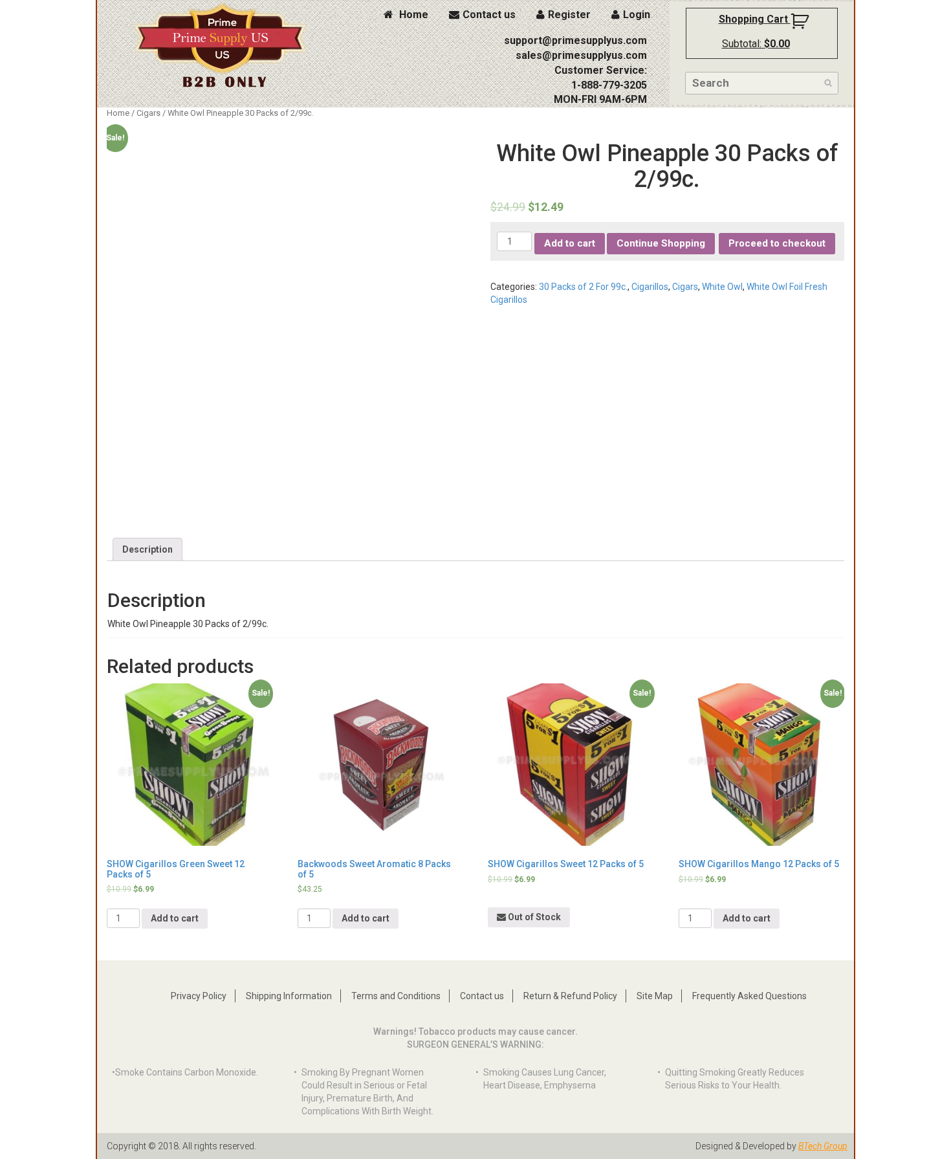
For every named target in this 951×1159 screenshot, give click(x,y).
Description (147, 549)
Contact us (489, 14)
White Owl (722, 286)
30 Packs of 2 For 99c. (583, 286)
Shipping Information (289, 996)
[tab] (147, 549)
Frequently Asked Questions (749, 996)
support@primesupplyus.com (575, 40)
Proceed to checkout (776, 243)
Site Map (655, 996)
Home (412, 14)
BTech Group (822, 1146)
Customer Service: (600, 70)
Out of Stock (533, 917)
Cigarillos (649, 286)
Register (569, 14)
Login (636, 14)
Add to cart (569, 243)
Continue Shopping (661, 243)
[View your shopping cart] (801, 26)
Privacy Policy (198, 996)
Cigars (148, 113)
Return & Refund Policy (570, 996)
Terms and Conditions (396, 996)
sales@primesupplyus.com (581, 55)
